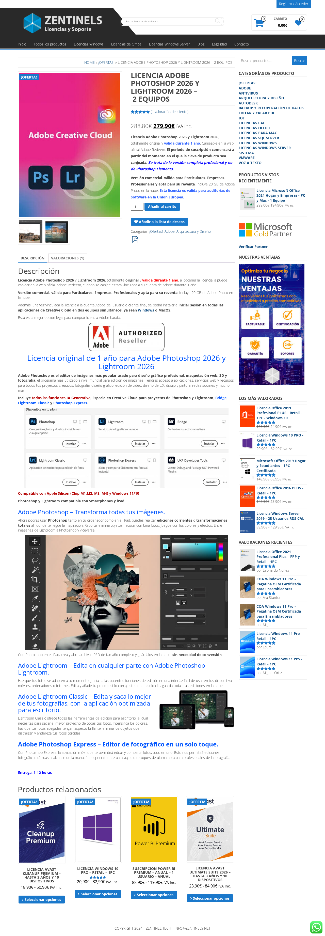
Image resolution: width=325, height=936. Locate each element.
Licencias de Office (126, 44)
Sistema (246, 152)
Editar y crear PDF (257, 113)
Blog (201, 44)
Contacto (241, 44)
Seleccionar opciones (43, 899)
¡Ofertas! (106, 62)
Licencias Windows (89, 44)
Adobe (170, 231)
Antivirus (248, 93)
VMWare (247, 157)
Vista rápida (63, 803)
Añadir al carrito (162, 206)
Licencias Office (255, 128)
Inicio (22, 44)
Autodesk (248, 103)
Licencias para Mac (258, 132)
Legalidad (219, 44)
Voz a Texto (250, 162)
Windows (146, 310)
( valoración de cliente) (169, 111)
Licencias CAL (252, 122)
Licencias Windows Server (169, 44)
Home (89, 62)
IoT (242, 118)
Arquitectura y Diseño (193, 231)
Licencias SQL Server (259, 137)
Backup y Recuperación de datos (271, 107)
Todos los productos (50, 44)
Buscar (299, 60)
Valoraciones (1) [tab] (67, 258)
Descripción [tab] (32, 258)
